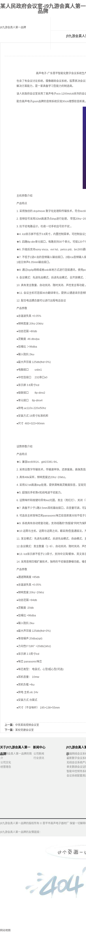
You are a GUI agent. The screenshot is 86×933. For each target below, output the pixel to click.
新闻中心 (39, 747)
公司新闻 (39, 753)
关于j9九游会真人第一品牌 (15, 747)
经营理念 (5, 766)
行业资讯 (39, 758)
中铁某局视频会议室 (27, 725)
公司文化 (5, 762)
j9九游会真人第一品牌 (13, 27)
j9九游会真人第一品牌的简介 (16, 756)
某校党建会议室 (24, 730)
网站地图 (5, 930)
